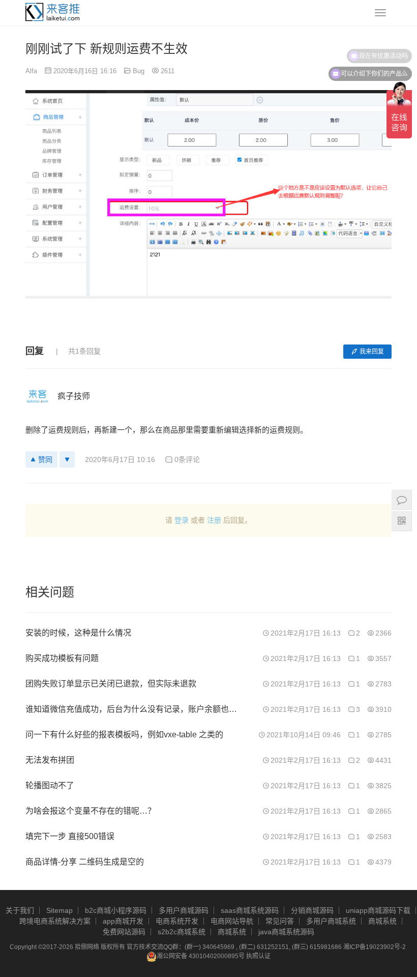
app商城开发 (123, 921)
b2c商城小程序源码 (115, 910)
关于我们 (20, 910)
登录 (181, 520)
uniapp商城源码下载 (378, 910)
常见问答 (279, 921)
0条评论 (187, 459)
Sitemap (59, 910)
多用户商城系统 (331, 921)
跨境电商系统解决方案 (55, 921)
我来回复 (372, 351)
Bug (138, 71)
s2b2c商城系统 (181, 932)
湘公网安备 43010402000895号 (201, 956)
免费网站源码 (124, 932)
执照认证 (258, 956)
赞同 (45, 459)
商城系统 (382, 921)
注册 (214, 520)
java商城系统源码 (286, 932)
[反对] (67, 459)
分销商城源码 (312, 910)
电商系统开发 (177, 921)
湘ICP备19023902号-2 (374, 947)
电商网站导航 (232, 921)
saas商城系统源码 (250, 910)
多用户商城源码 (183, 910)
